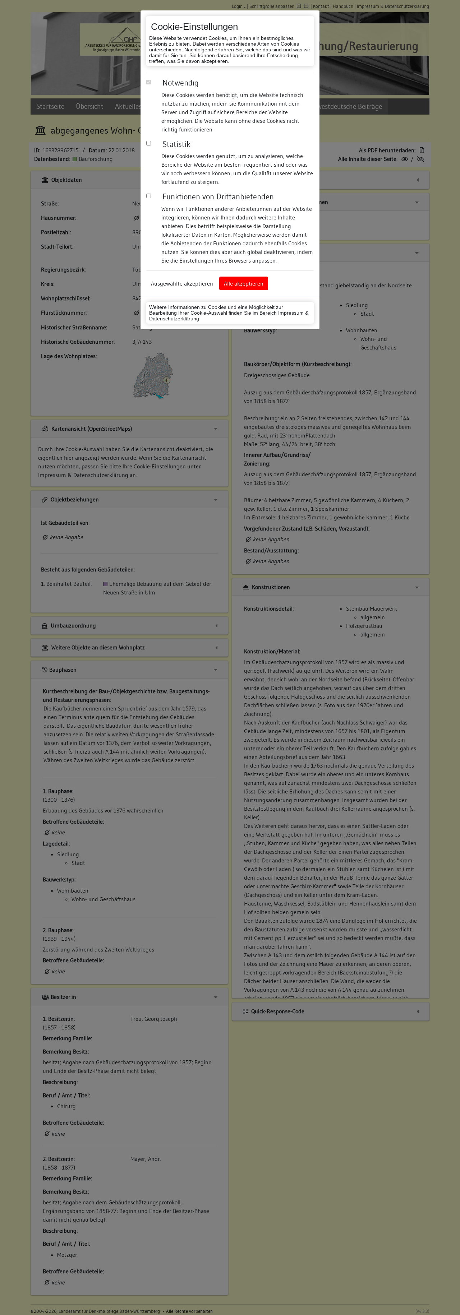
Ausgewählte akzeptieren (182, 283)
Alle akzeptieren (243, 283)
